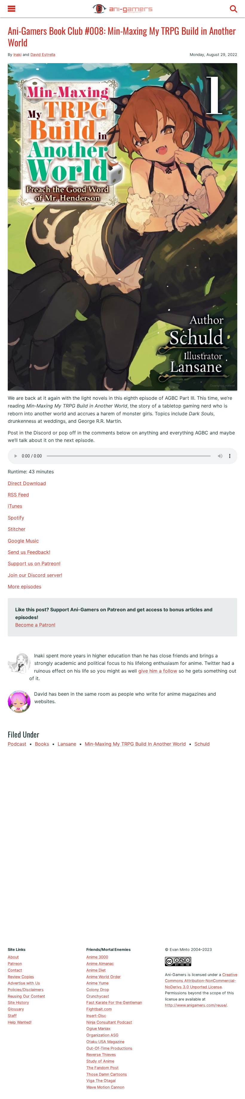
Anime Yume (97, 983)
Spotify (16, 518)
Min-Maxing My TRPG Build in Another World (135, 744)
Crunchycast (97, 996)
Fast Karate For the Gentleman (114, 1002)
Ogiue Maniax (98, 1028)
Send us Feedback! (29, 552)
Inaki (17, 54)
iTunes (15, 506)
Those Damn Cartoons (106, 1074)
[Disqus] (123, 846)
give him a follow (157, 671)
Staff (12, 1015)
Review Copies (21, 977)
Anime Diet (96, 970)
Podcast (17, 744)
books (42, 744)
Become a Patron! (35, 625)
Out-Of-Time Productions (109, 1048)
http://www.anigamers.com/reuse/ (196, 1005)
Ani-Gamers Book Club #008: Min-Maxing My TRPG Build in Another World (122, 36)
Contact (15, 970)
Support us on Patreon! (34, 563)
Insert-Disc (96, 1015)
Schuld (202, 744)
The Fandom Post (102, 1067)
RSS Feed (18, 495)
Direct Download (27, 483)
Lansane (67, 744)
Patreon (15, 963)
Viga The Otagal (101, 1080)
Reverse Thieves (101, 1054)
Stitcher (16, 529)
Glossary (16, 1009)
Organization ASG (102, 1035)
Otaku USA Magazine (105, 1041)
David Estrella (42, 54)
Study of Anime (100, 1061)
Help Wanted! (20, 1022)
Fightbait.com (99, 1009)
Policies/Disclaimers (26, 989)
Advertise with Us (24, 983)
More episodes (24, 586)
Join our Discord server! (35, 575)
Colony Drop (97, 989)
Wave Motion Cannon (105, 1087)
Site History (18, 1002)
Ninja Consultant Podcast (109, 1022)
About (13, 957)
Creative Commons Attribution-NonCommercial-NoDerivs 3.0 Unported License (201, 980)
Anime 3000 (97, 957)
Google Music (23, 541)
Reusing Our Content (26, 996)
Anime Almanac (100, 963)
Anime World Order (103, 977)
